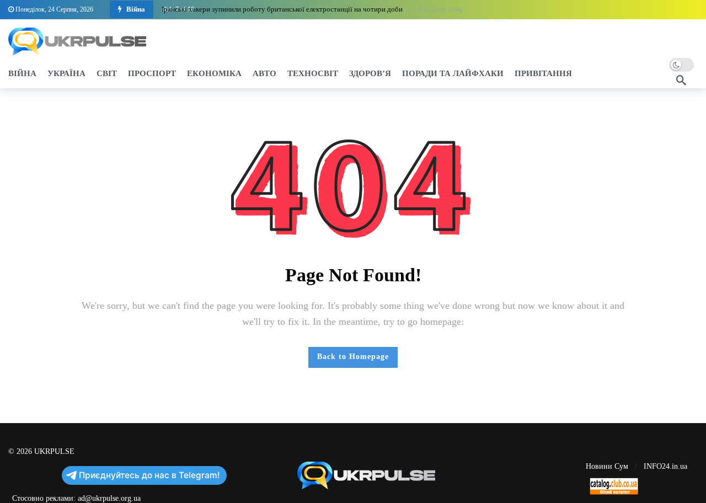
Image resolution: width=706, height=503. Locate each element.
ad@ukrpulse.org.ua (109, 498)
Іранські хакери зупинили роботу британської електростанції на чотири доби (282, 9)
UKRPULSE (54, 451)
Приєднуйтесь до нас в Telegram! (149, 475)
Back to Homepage (353, 356)
